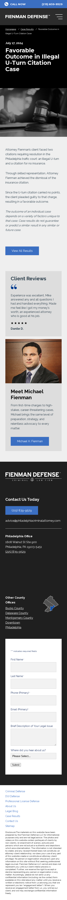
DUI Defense (12, 796)
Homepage (10, 29)
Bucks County (14, 608)
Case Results (27, 29)
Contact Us (11, 821)
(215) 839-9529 (22, 510)
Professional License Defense (22, 801)
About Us (10, 806)
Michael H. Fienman (30, 441)
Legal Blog (11, 811)
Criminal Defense (15, 791)
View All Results (22, 251)
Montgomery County (19, 618)
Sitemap (10, 826)
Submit (15, 765)
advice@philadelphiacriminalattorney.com (32, 520)
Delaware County (16, 613)
